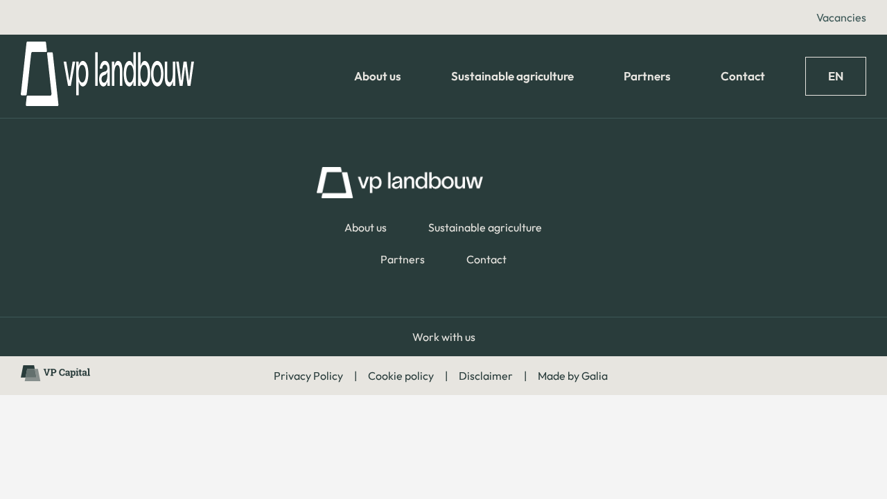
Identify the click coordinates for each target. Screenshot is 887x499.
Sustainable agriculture (512, 76)
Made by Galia (573, 376)
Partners (647, 76)
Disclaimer (486, 376)
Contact (743, 76)
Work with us (443, 337)
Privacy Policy (308, 376)
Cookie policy (401, 376)
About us (377, 76)
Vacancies (841, 17)
